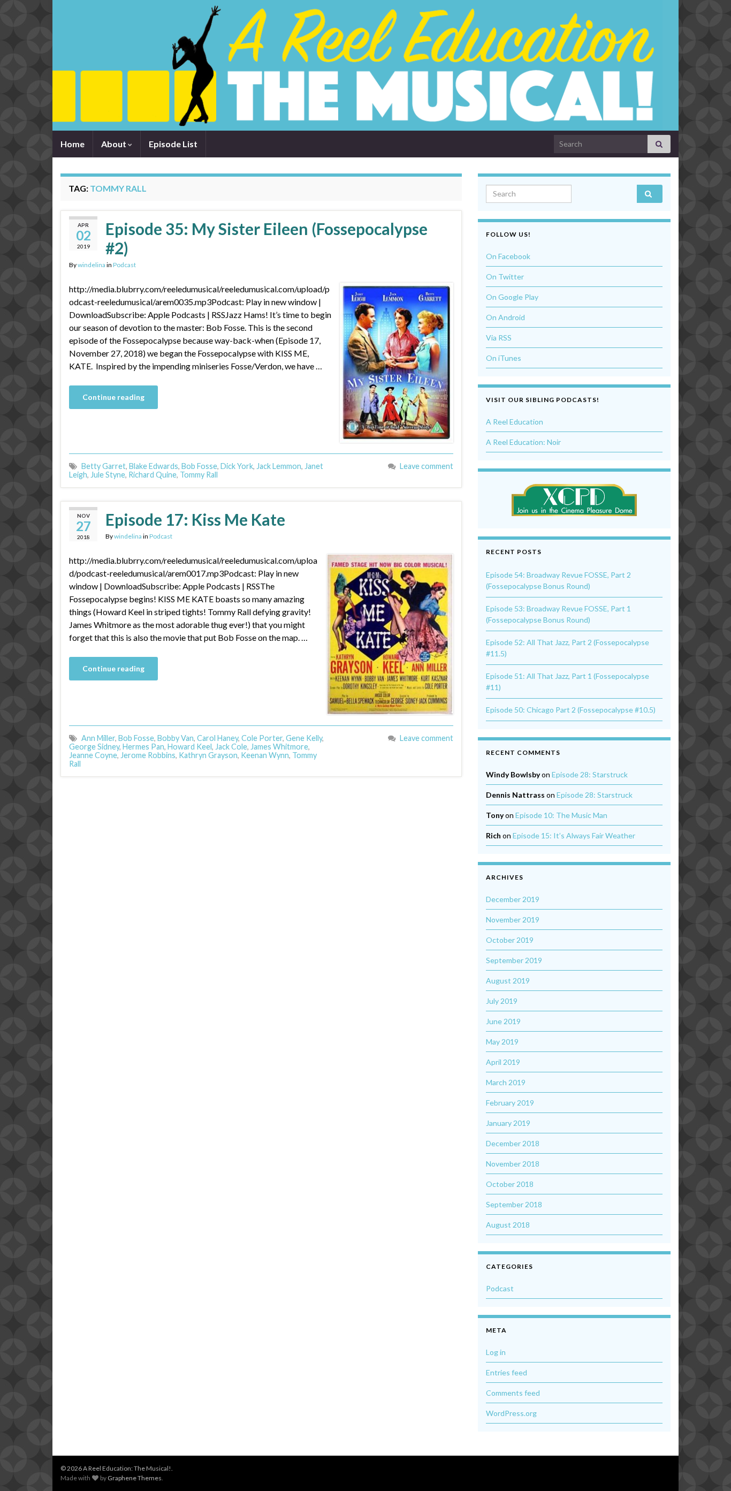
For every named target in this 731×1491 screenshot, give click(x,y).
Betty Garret (103, 466)
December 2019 (512, 899)
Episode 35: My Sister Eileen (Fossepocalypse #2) (266, 238)
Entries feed (506, 1372)
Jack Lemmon (278, 466)
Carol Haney (217, 738)
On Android (505, 317)
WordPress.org (511, 1413)
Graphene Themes (135, 1478)
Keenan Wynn (265, 755)
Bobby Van (175, 738)
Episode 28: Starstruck (590, 774)
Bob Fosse (199, 466)
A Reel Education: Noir (523, 441)
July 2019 (501, 1000)
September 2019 (514, 960)
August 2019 (508, 980)
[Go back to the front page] (357, 65)
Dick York (236, 466)
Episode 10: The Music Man (561, 815)
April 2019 (503, 1061)
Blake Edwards (153, 466)
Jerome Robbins (148, 755)
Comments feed (513, 1392)
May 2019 (502, 1041)
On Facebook (508, 256)
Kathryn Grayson (208, 755)
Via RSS (499, 337)
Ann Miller (98, 738)
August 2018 (508, 1224)
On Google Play (512, 296)
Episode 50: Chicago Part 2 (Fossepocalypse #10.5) (571, 709)
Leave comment (426, 466)
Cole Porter (262, 738)
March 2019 (506, 1082)
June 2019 (503, 1021)
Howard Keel (189, 746)
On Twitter (505, 276)
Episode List (173, 144)
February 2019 (510, 1102)
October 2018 (510, 1184)
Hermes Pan (143, 746)
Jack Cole (231, 746)
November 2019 (512, 919)
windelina (91, 265)
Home (72, 144)
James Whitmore (279, 746)
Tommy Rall (199, 474)
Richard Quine (152, 474)
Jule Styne (107, 474)
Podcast (124, 265)
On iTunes (503, 357)
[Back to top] (707, 1467)
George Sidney (94, 746)
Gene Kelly (304, 738)
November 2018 (512, 1163)
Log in (496, 1352)
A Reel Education (514, 421)
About (114, 144)
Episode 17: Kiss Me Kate (195, 519)
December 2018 (512, 1143)
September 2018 (514, 1204)
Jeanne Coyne (93, 755)
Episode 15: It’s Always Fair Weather (574, 835)
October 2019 (510, 939)
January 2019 (508, 1122)
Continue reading (113, 397)
